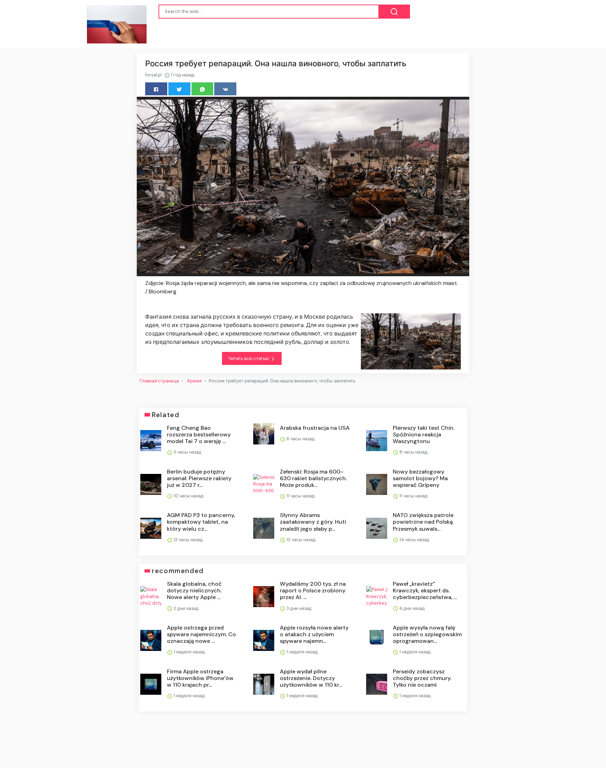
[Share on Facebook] (156, 88)
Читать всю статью (249, 358)
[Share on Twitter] (179, 88)
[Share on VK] (225, 88)
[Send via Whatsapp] (202, 88)
